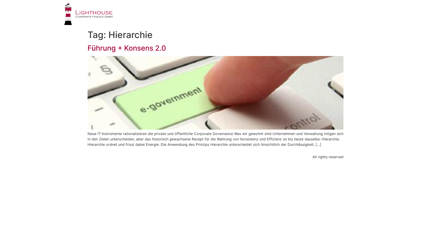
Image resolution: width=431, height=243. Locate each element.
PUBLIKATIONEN (313, 12)
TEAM (282, 12)
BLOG (343, 12)
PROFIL (214, 12)
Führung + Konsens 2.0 (127, 48)
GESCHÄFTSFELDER (249, 12)
